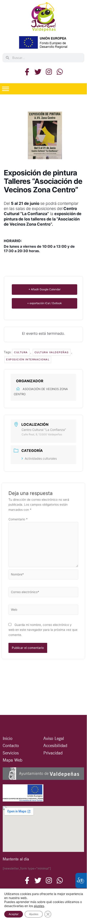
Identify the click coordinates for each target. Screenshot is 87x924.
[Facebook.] (27, 72)
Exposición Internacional (27, 359)
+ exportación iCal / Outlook (44, 303)
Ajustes (33, 914)
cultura (21, 352)
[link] (43, 16)
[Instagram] (60, 881)
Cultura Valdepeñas (51, 352)
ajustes (39, 906)
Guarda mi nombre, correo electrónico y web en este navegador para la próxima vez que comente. (42, 630)
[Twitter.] (38, 72)
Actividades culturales (41, 458)
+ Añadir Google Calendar (44, 289)
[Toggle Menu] (5, 89)
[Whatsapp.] (60, 72)
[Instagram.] (49, 72)
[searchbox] (46, 58)
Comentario (18, 519)
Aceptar (13, 914)
